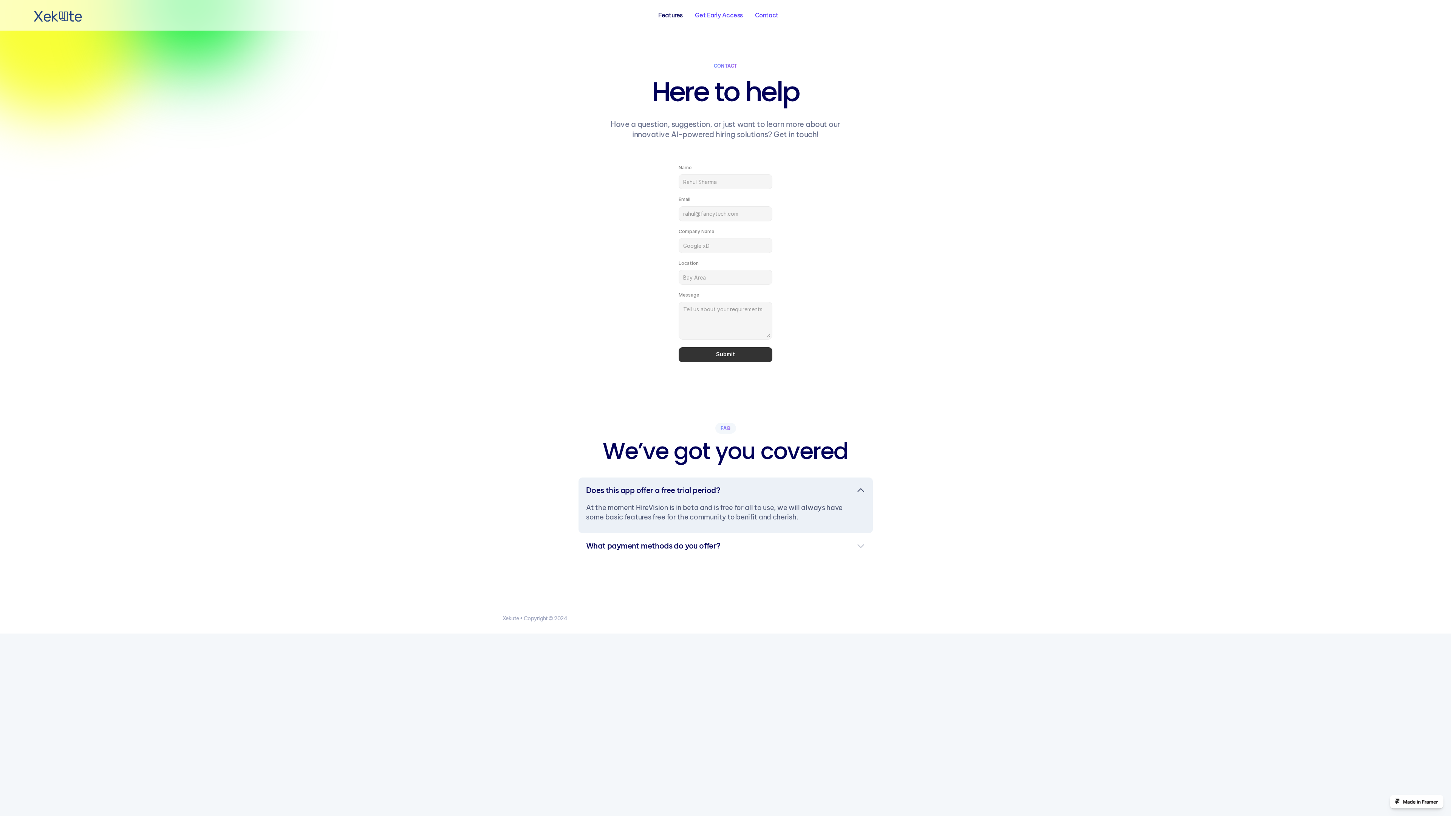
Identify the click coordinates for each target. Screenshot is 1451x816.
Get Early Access (719, 15)
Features (670, 15)
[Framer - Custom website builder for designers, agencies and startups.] (1416, 801)
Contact (766, 15)
